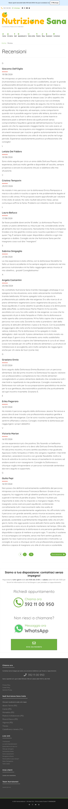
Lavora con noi (6, 787)
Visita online (31, 36)
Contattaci (56, 36)
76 (31, 554)
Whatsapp (55, 2)
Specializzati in (22, 36)
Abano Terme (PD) (9, 706)
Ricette (38, 36)
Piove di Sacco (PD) (10, 719)
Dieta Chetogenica (7, 761)
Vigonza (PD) (7, 722)
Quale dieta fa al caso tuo (9, 746)
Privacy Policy (6, 685)
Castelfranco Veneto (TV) (12, 729)
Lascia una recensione (9, 775)
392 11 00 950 (7, 8)
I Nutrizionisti (6, 741)
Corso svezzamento (8, 754)
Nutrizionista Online (8, 751)
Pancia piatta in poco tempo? (10, 759)
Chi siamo (10, 36)
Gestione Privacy (7, 690)
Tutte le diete (6, 764)
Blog (43, 36)
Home (4, 36)
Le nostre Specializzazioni (9, 744)
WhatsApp (17, 8)
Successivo (57, 554)
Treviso (5, 726)
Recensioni (49, 36)
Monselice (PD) (8, 712)
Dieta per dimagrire (8, 749)
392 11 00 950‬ (35, 675)
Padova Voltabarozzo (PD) (13, 716)
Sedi (15, 36)
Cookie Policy (6, 687)
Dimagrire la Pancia (8, 756)
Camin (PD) (7, 709)
